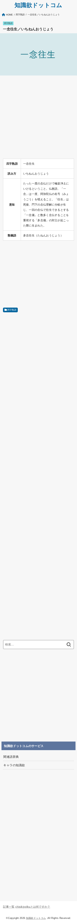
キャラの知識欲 (14, 765)
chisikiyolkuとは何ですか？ (32, 906)
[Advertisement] (38, 117)
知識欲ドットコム (38, 5)
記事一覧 (8, 906)
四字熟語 (8, 23)
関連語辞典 (11, 756)
